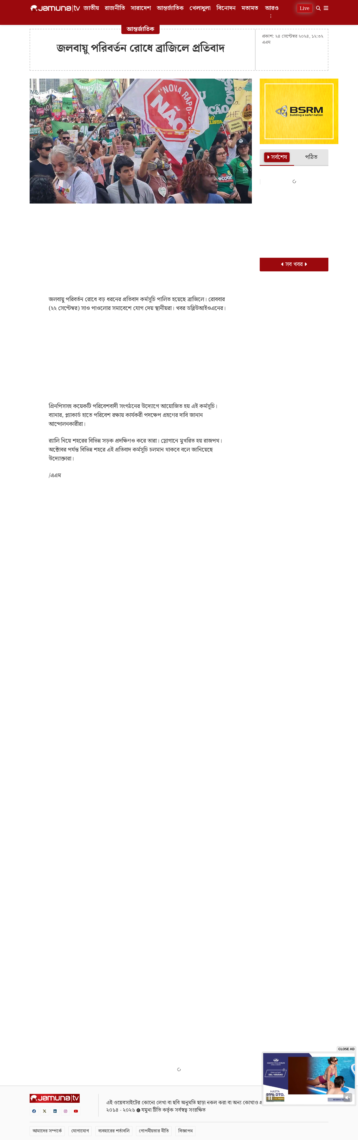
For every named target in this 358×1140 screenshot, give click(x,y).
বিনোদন (226, 8)
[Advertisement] (141, 245)
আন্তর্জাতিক (170, 8)
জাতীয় (91, 8)
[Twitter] (44, 1111)
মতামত (249, 8)
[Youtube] (76, 1111)
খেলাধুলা (200, 8)
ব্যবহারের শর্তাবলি (113, 1131)
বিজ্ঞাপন (185, 1131)
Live (305, 8)
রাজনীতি (115, 8)
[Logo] (55, 8)
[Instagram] (65, 1111)
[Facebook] (34, 1111)
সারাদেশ (141, 8)
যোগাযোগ (80, 1131)
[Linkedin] (55, 1111)
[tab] (277, 157)
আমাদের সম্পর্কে (47, 1131)
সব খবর (294, 264)
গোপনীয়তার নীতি (154, 1131)
